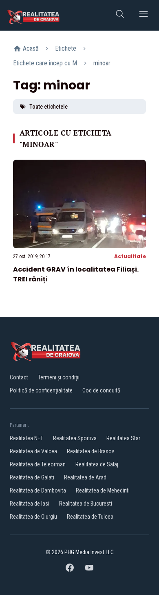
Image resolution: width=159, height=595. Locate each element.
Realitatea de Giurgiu (33, 516)
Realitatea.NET (26, 438)
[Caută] (120, 15)
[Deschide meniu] (143, 15)
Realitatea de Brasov (90, 451)
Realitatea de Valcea (33, 451)
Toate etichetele (48, 106)
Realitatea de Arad (85, 477)
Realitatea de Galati (32, 477)
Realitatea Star (123, 438)
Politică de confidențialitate (41, 390)
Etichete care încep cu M (45, 63)
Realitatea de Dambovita (38, 490)
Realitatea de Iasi (29, 503)
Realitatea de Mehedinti (103, 490)
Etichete (65, 48)
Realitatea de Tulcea (90, 516)
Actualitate (130, 256)
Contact (19, 377)
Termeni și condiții (59, 377)
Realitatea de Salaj (96, 464)
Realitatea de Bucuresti (85, 503)
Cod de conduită (101, 390)
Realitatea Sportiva (75, 438)
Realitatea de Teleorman (38, 464)
